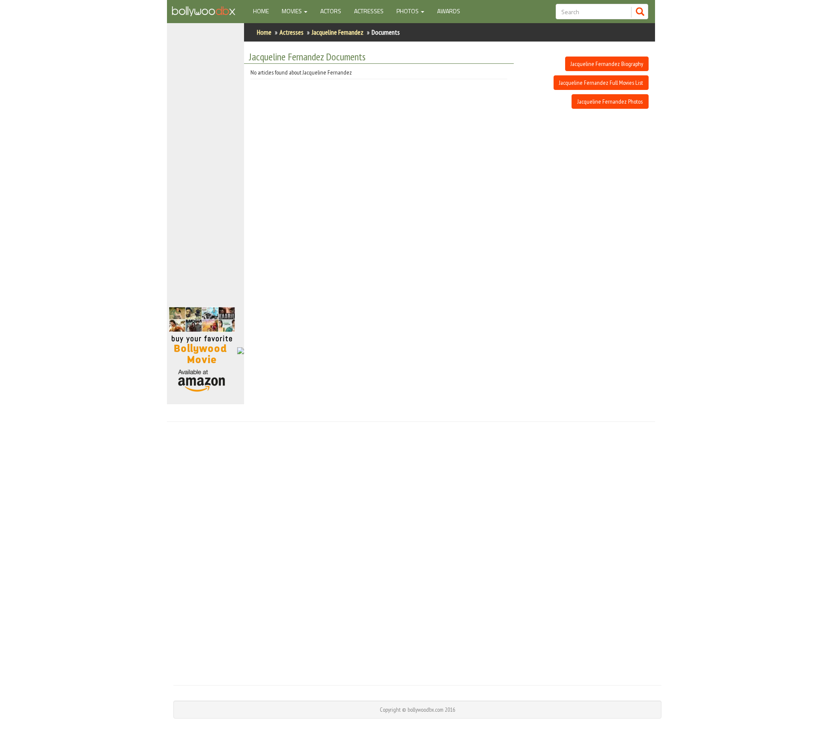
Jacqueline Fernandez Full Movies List (601, 83)
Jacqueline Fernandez (337, 32)
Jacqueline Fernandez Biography (607, 64)
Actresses (369, 10)
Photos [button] (408, 10)
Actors (330, 10)
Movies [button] (292, 10)
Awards (448, 10)
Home (264, 10)
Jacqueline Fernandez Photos (610, 101)
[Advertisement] (411, 552)
